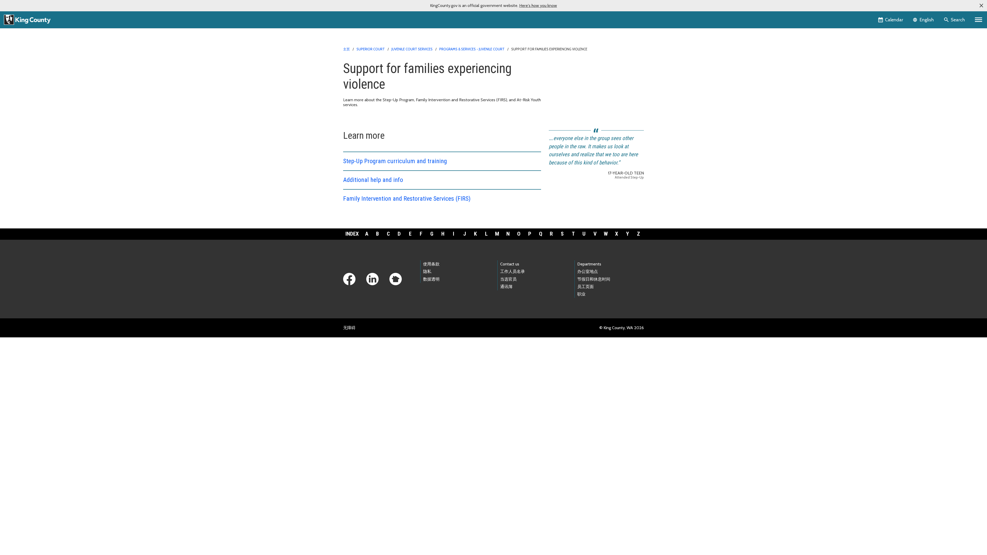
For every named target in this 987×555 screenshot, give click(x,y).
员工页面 (585, 286)
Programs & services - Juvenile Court (472, 49)
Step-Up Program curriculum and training (395, 161)
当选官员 (508, 279)
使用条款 (431, 264)
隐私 (427, 271)
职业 (581, 294)
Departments (589, 264)
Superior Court (371, 49)
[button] (981, 5)
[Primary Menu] (978, 19)
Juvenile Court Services (412, 49)
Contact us (509, 264)
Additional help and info (373, 179)
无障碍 (349, 327)
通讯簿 (506, 286)
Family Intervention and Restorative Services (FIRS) (407, 198)
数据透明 (431, 279)
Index (352, 234)
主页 (346, 49)
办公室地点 (587, 271)
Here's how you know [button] (538, 5)
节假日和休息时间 (593, 279)
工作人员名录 (512, 271)
